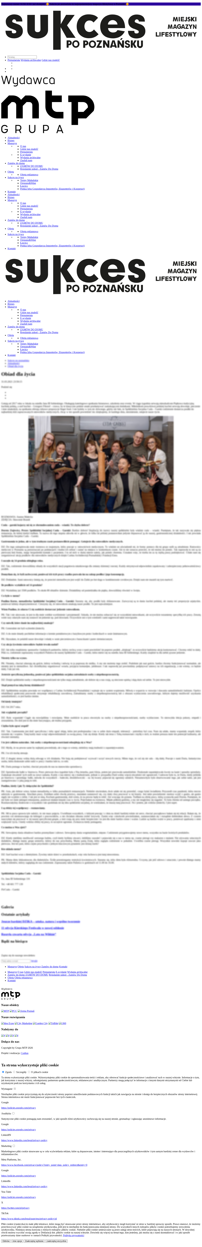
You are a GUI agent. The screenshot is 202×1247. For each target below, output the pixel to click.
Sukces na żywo (16, 177)
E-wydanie (25, 154)
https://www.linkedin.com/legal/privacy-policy (24, 1140)
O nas (23, 146)
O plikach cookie (39, 1072)
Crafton (24, 1053)
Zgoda (8, 1072)
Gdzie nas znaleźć (51, 60)
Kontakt (12, 191)
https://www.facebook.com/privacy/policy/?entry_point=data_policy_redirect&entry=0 (44, 1165)
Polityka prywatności (73, 1235)
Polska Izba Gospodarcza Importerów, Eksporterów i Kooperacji (52, 188)
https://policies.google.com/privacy (18, 1107)
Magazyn (12, 143)
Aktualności (14, 137)
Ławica (24, 186)
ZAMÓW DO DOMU (31, 166)
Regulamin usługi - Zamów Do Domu (39, 169)
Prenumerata (14, 60)
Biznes (11, 140)
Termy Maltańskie (29, 180)
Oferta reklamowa (29, 174)
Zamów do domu (16, 163)
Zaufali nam (26, 160)
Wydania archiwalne (31, 60)
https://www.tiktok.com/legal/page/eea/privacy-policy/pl (29, 1218)
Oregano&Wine (28, 183)
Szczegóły (21, 1072)
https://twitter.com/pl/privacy (15, 1208)
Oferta (11, 171)
